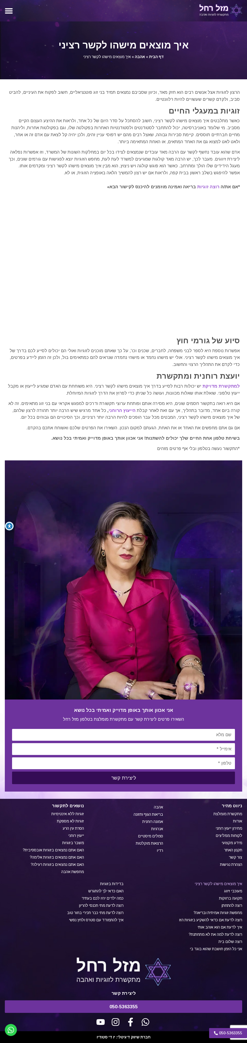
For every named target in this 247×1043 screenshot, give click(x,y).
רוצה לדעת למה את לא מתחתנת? (215, 934)
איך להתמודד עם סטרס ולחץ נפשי (96, 920)
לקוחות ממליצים (229, 836)
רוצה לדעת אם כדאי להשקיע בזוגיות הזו (210, 920)
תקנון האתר (233, 850)
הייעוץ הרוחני (122, 410)
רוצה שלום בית (230, 942)
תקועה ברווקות (230, 898)
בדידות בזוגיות (112, 884)
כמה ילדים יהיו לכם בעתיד (103, 898)
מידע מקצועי (232, 843)
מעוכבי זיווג (233, 891)
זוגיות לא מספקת (70, 821)
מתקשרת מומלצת (227, 814)
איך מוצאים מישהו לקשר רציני (218, 884)
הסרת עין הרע (73, 828)
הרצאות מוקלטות (149, 843)
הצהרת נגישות (231, 864)
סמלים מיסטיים (150, 836)
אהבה (140, 57)
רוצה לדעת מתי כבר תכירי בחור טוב (95, 913)
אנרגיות (157, 829)
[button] (8, 10)
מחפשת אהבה (72, 872)
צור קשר (235, 857)
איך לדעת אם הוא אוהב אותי (220, 927)
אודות (237, 821)
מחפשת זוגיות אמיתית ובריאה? (217, 913)
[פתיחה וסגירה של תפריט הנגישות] (9, 526)
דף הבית (156, 57)
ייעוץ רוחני (76, 836)
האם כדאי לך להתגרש (106, 891)
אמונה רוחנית (152, 822)
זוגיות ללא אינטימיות (67, 814)
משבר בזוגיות (73, 843)
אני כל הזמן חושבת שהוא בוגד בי (216, 949)
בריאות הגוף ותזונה (148, 814)
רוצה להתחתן (231, 905)
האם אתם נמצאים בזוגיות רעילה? (57, 864)
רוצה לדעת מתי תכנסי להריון (101, 905)
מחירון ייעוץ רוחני (229, 828)
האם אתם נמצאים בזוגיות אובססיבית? (53, 850)
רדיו (160, 850)
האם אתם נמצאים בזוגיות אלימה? (57, 857)
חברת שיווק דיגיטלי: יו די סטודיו (124, 1037)
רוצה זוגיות (208, 186)
